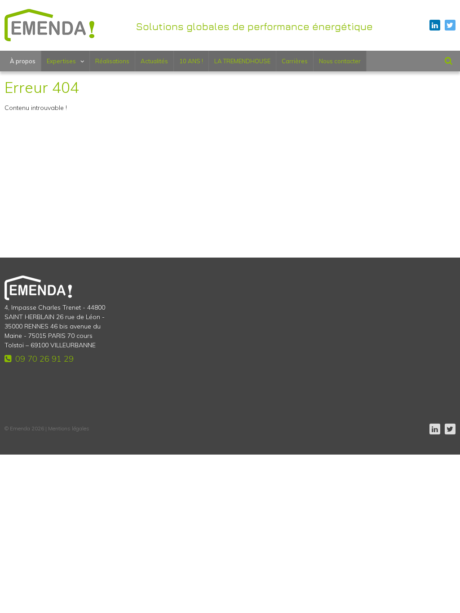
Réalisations (112, 61)
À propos (22, 61)
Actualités (154, 61)
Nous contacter (340, 61)
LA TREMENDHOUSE (242, 61)
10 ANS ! (191, 61)
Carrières (295, 61)
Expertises (61, 61)
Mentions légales (68, 428)
